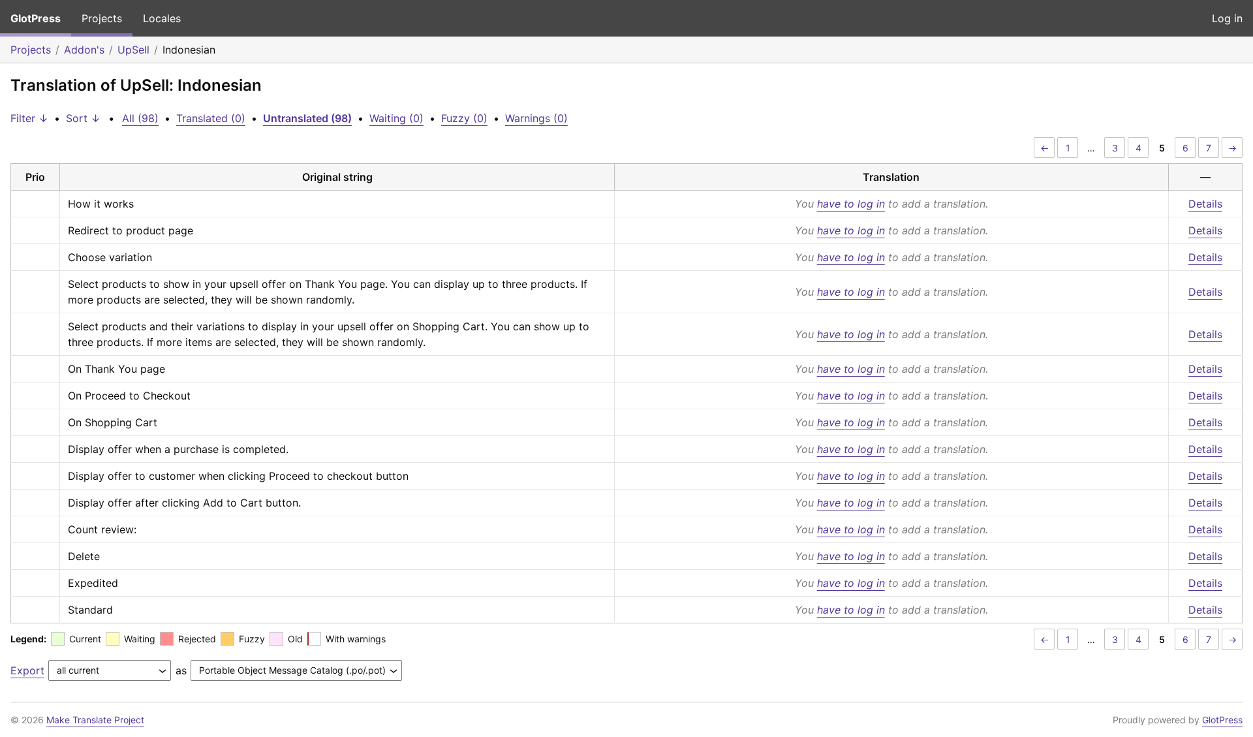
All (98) (140, 118)
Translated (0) (210, 118)
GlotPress (35, 18)
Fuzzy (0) (464, 118)
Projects (102, 18)
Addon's (84, 49)
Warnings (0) (536, 118)
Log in (1227, 18)
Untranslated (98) (307, 118)
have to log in (851, 203)
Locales (162, 18)
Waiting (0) (396, 118)
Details (1205, 203)
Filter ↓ (29, 118)
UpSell (133, 49)
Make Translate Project (95, 719)
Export (27, 670)
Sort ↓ (83, 118)
